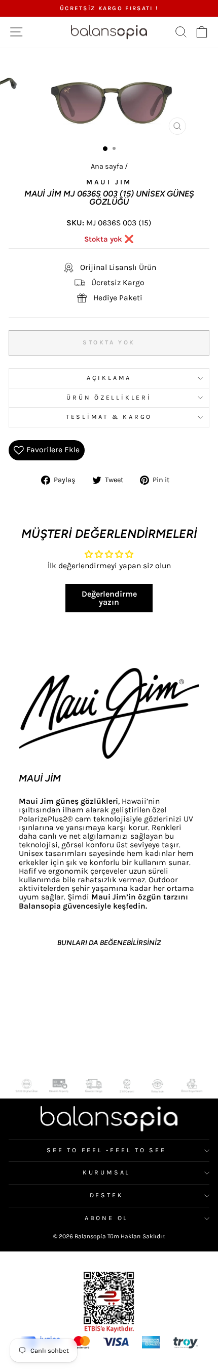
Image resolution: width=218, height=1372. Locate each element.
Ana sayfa (107, 166)
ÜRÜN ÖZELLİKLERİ (108, 397)
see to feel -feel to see (106, 1150)
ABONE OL (106, 1218)
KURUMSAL (106, 1172)
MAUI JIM (109, 182)
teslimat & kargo (109, 416)
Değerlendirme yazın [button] (109, 598)
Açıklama (109, 377)
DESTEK (107, 1195)
